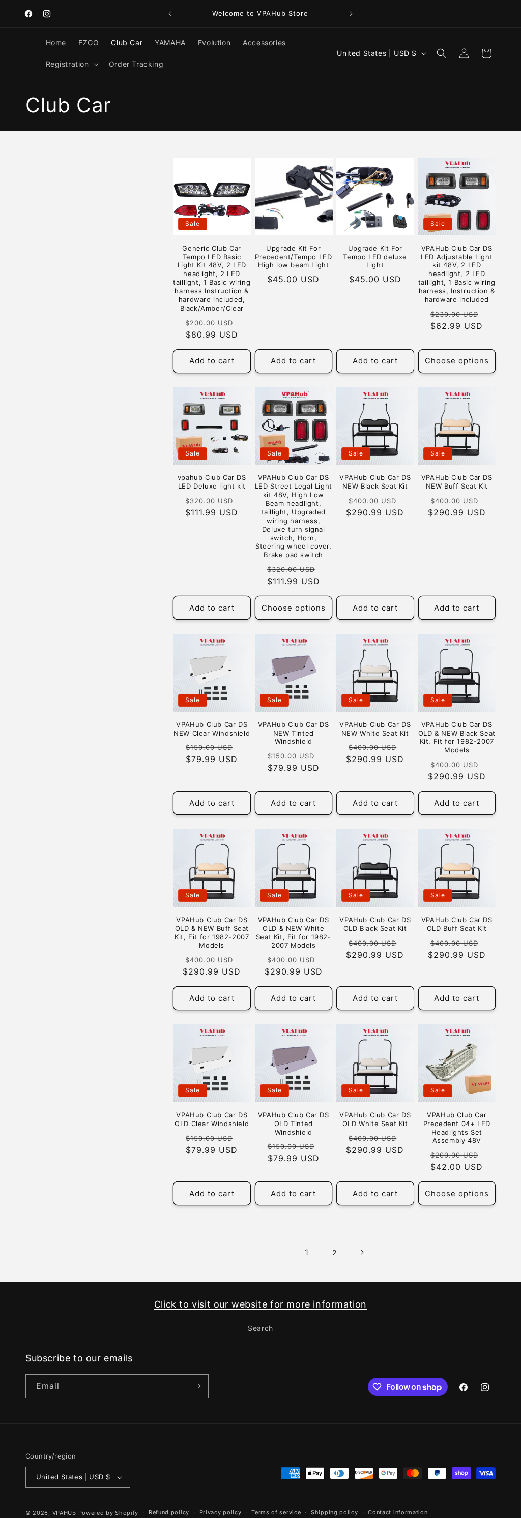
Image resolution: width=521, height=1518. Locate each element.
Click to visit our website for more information (260, 1304)
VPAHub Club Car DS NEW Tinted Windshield (293, 733)
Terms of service (276, 1512)
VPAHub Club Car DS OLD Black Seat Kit (375, 924)
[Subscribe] (197, 1386)
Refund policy (169, 1512)
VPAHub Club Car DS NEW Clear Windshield (211, 728)
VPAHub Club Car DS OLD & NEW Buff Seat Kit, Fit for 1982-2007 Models (212, 933)
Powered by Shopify (108, 1512)
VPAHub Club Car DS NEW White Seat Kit (375, 728)
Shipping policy (334, 1512)
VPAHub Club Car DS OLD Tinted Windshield (293, 1123)
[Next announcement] (351, 13)
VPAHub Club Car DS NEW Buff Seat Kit (457, 481)
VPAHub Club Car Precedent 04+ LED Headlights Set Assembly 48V (456, 1128)
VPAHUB (64, 1512)
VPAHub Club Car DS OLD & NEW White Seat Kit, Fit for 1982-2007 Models (293, 933)
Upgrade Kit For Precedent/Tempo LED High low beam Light (293, 256)
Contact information (397, 1512)
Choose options (457, 361)
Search (260, 1328)
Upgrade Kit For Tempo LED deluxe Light (375, 256)
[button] (71, 64)
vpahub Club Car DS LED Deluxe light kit (212, 481)
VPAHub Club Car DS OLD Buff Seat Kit (457, 924)
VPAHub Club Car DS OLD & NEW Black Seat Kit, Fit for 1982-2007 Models (457, 737)
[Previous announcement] (170, 13)
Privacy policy (220, 1512)
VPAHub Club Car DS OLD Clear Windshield (212, 1119)
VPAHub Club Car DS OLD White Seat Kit (375, 1119)
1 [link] (307, 1252)
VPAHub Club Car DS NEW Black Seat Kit (375, 481)
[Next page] (362, 1252)
